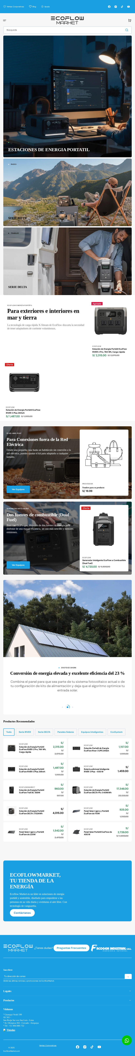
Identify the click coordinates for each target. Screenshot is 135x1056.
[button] (4, 20)
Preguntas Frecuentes (71, 948)
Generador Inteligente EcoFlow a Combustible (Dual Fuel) (104, 562)
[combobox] (67, 30)
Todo (9, 732)
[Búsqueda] (127, 30)
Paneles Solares (65, 732)
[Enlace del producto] (111, 330)
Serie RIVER (25, 732)
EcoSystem (116, 732)
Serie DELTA (44, 732)
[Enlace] (67, 96)
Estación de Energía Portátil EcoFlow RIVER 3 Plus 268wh (23, 411)
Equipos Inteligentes (92, 732)
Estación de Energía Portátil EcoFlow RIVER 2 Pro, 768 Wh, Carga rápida (109, 350)
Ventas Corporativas (47, 1045)
